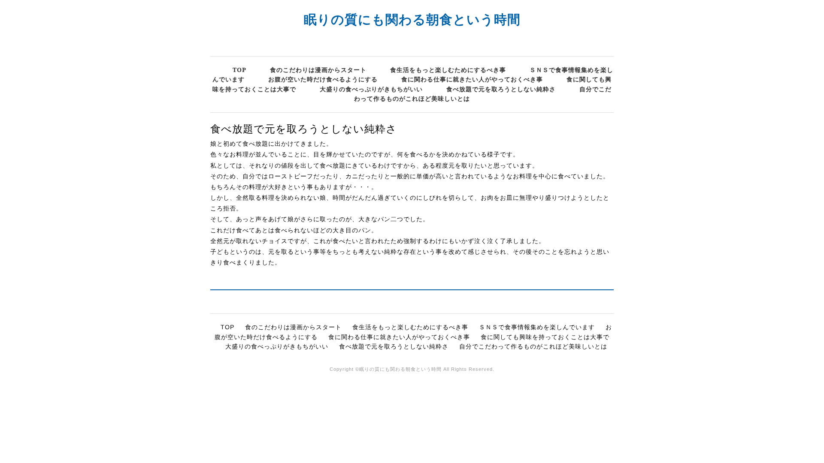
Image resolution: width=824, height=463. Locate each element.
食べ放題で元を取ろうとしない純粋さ (501, 89)
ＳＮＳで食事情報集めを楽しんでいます (537, 327)
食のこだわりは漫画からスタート (318, 70)
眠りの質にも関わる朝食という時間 (412, 19)
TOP (239, 70)
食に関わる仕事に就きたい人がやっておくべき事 (472, 79)
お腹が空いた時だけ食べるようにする (323, 79)
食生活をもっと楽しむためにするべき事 (448, 70)
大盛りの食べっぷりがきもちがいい (371, 89)
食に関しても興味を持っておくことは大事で (545, 337)
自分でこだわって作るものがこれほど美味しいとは (533, 346)
